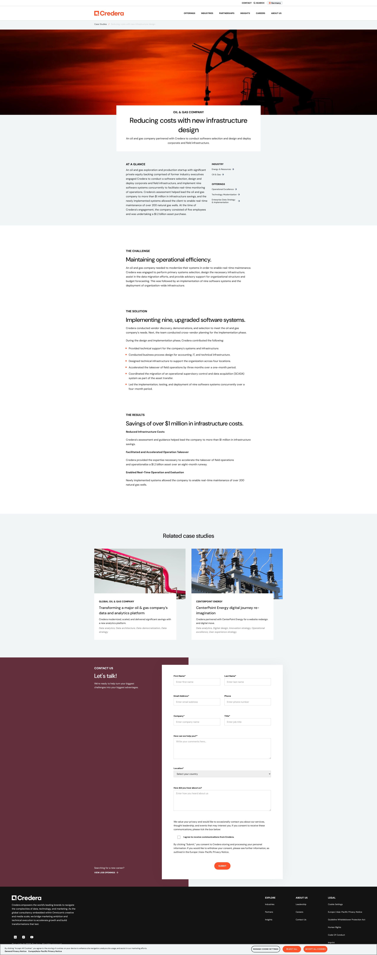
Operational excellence (223, 189)
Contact (247, 3)
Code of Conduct (336, 935)
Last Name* (230, 676)
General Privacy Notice (16, 951)
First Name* (180, 676)
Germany (276, 3)
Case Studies (100, 24)
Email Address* (181, 696)
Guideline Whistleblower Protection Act (346, 919)
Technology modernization (224, 194)
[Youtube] (31, 937)
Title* (227, 716)
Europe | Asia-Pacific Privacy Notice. (209, 852)
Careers (260, 13)
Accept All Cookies (315, 949)
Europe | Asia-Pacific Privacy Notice (345, 912)
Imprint (331, 942)
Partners (269, 912)
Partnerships (226, 13)
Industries (207, 13)
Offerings (189, 13)
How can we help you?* (185, 736)
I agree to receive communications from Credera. (208, 837)
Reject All (291, 949)
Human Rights (334, 927)
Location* (179, 768)
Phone (227, 696)
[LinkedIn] (15, 937)
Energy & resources (221, 169)
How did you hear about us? (188, 788)
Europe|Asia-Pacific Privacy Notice (45, 951)
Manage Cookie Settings (265, 949)
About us (276, 13)
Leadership (301, 904)
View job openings (104, 872)
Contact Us (301, 919)
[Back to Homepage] (109, 13)
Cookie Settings (335, 904)
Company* (179, 716)
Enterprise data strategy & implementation (223, 201)
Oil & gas (216, 174)
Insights (245, 13)
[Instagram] (23, 937)
